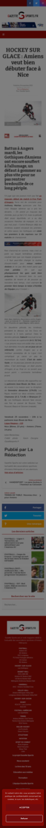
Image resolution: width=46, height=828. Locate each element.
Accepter (24, 807)
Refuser (24, 818)
